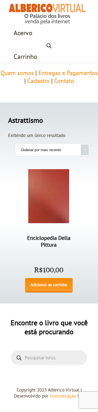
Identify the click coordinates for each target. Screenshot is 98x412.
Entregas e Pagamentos (68, 73)
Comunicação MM (67, 396)
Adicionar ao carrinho (48, 284)
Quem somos (17, 73)
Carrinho (25, 57)
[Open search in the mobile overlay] (49, 45)
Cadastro (38, 81)
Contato (64, 81)
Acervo (23, 33)
